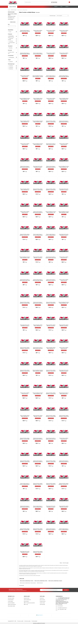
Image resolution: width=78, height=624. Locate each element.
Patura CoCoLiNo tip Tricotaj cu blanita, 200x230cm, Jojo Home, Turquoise (64, 167)
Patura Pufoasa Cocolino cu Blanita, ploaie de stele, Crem (51, 438)
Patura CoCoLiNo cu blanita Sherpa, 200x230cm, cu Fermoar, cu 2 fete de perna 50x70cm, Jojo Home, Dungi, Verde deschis (51, 348)
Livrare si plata (10, 601)
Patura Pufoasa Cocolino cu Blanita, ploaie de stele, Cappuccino (63, 393)
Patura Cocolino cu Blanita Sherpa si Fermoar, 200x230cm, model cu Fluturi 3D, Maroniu (38, 31)
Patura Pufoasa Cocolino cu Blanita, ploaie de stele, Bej (50, 144)
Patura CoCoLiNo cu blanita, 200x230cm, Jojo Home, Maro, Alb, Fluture (25, 439)
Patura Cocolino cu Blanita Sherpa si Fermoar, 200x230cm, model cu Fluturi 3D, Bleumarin (25, 144)
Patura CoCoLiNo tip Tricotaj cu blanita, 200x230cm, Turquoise (38, 76)
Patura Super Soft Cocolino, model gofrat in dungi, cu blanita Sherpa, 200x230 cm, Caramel (64, 189)
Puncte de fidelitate (11, 602)
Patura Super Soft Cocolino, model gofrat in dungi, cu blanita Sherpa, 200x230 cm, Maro (64, 235)
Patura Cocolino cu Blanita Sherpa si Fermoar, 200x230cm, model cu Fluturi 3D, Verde (51, 31)
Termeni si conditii (20, 621)
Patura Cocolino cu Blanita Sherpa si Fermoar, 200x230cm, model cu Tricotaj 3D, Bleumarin (51, 99)
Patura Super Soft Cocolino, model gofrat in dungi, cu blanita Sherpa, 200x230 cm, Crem (51, 507)
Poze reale (10, 50)
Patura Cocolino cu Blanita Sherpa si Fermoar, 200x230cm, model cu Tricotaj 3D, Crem (64, 144)
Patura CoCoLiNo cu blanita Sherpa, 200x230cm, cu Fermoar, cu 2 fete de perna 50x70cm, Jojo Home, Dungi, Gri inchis (25, 416)
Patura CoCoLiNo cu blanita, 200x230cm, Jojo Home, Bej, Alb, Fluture (25, 461)
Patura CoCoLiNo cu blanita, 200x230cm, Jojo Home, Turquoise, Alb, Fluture (63, 325)
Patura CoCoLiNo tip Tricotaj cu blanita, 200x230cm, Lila (25, 99)
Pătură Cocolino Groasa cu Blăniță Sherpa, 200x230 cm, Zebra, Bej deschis (25, 167)
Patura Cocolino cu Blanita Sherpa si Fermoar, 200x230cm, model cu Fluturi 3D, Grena (64, 53)
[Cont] (65, 1)
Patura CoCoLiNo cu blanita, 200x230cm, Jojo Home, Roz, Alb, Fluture (51, 189)
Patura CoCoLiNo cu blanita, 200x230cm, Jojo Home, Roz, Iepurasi (51, 393)
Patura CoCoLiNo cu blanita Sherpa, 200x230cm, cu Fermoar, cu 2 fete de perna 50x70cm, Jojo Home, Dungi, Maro (38, 325)
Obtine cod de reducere (12, 604)
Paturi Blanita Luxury (11, 17)
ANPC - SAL (26, 604)
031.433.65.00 (54, 2)
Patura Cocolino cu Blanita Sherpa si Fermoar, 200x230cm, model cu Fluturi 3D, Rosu (25, 393)
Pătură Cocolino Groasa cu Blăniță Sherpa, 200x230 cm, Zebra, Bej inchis (64, 121)
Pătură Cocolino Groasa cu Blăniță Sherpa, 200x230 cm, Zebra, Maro (38, 439)
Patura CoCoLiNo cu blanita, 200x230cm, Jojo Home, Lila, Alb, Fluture (25, 371)
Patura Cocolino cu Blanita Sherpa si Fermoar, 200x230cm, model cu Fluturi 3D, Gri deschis (64, 280)
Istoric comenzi (42, 599)
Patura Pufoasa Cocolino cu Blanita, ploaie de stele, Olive (38, 348)
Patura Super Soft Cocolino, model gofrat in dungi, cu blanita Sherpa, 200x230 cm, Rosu (25, 552)
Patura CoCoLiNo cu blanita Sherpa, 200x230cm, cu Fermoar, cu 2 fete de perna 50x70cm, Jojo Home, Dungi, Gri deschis (64, 99)
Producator (10, 34)
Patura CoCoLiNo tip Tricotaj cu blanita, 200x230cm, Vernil (25, 257)
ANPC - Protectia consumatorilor (29, 602)
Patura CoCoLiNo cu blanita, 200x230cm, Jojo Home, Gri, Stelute (50, 371)
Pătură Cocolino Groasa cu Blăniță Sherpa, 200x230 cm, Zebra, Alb (64, 461)
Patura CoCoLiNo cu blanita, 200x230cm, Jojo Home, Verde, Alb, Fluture (37, 416)
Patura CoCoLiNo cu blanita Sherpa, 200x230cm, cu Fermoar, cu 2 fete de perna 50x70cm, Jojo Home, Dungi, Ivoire (25, 121)
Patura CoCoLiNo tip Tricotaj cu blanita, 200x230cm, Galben (64, 212)
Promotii (55, 6)
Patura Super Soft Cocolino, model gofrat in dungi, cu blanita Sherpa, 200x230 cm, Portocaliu (38, 167)
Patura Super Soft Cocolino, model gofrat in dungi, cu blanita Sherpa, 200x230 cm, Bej (25, 325)
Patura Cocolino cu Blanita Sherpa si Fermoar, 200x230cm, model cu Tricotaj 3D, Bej (64, 31)
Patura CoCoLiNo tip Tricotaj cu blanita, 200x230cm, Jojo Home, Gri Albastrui (51, 212)
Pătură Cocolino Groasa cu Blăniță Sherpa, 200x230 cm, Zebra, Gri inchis (51, 167)
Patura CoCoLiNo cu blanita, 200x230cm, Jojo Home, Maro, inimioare (25, 529)
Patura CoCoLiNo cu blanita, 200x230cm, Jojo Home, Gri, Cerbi (37, 529)
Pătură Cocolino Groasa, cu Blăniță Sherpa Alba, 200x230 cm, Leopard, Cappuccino (64, 76)
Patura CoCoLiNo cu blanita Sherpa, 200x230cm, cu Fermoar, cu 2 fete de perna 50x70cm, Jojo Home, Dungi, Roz (38, 99)
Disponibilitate (10, 29)
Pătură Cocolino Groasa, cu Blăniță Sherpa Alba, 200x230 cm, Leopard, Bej (25, 53)
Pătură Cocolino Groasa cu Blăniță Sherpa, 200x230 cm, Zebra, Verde (38, 212)
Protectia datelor (11, 599)
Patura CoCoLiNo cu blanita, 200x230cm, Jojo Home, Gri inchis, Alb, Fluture (37, 552)
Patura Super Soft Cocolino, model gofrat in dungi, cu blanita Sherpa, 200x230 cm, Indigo (64, 371)
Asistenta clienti (26, 598)
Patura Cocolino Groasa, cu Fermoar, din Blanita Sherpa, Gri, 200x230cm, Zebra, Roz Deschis (38, 507)
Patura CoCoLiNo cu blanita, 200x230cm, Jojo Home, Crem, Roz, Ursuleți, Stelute (64, 484)
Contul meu (42, 598)
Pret (8, 24)
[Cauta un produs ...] (47, 2)
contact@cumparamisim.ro (62, 607)
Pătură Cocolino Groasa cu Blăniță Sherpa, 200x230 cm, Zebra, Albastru (25, 507)
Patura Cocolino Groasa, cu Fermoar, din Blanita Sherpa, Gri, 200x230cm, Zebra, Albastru (38, 53)
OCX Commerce (42, 623)
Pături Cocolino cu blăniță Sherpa (12, 14)
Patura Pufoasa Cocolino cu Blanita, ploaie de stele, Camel (25, 280)
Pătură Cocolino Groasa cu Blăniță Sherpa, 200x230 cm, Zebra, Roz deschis (38, 461)
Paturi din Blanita (10, 19)
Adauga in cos (25, 38)
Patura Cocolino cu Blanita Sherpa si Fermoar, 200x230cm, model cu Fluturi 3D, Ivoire (64, 257)
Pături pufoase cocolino (11, 16)
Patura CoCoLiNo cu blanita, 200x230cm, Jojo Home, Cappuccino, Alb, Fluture (63, 507)
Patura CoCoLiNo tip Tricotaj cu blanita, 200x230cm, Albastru (38, 371)
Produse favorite (42, 601)
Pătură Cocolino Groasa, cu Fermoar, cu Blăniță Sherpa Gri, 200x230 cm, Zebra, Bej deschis (51, 76)
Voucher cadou (42, 602)
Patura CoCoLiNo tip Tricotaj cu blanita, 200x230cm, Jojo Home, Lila (38, 393)
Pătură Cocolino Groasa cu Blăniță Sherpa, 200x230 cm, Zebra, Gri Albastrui (38, 303)
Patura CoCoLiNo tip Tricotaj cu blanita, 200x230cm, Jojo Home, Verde (64, 303)
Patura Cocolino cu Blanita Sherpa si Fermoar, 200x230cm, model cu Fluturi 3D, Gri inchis (51, 53)
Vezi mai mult (21, 585)
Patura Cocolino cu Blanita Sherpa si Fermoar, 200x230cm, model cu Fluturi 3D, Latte (64, 348)
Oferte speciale (42, 604)
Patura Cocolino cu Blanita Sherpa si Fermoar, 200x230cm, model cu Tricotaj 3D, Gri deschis (25, 76)
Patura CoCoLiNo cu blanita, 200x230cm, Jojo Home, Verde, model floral (50, 325)
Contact (66, 6)
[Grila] (20, 15)
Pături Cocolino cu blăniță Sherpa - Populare (55, 580)
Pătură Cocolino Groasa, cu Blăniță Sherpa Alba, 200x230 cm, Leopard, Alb (38, 280)
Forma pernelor (11, 55)
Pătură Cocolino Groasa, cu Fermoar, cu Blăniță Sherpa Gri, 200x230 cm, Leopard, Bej (51, 235)
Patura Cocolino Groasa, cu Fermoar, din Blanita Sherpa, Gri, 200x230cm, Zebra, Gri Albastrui (38, 235)
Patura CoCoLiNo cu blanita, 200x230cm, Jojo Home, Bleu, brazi (51, 416)
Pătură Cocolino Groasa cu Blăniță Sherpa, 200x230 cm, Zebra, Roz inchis (51, 529)
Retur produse (26, 601)
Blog (61, 6)
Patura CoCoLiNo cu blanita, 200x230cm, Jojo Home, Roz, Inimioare (51, 121)
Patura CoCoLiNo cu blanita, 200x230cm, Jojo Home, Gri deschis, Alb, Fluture (50, 484)
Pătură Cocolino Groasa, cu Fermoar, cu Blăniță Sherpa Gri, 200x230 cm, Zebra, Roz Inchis (64, 529)
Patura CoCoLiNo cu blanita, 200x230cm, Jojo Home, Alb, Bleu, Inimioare (51, 461)
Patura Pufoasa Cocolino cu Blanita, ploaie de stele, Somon (51, 257)
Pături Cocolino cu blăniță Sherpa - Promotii (26, 580)
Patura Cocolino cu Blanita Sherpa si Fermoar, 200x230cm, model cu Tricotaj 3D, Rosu (25, 212)
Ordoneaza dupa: (52, 15)
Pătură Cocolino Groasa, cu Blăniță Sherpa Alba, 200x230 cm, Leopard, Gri (25, 31)
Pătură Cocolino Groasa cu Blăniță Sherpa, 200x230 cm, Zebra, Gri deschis (51, 280)
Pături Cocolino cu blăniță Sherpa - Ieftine (41, 580)
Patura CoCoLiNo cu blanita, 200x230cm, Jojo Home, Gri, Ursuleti (50, 303)
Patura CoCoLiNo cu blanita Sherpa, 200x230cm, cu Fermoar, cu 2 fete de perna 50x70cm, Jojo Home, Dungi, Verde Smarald (25, 189)
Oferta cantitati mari (27, 599)
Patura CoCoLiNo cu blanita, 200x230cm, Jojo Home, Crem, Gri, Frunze (25, 235)
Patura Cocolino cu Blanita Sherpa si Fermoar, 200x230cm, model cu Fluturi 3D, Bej (64, 439)
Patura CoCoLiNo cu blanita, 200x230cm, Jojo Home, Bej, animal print (38, 189)
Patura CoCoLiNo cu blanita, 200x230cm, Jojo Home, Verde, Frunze (37, 257)
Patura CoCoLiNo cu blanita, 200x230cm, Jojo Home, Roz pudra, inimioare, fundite (64, 416)
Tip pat (9, 59)
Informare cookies (11, 598)
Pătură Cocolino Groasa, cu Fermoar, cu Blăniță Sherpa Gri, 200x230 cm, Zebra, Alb (25, 484)
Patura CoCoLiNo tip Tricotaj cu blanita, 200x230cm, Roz (38, 144)
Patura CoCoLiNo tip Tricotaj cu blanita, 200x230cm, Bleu (38, 121)
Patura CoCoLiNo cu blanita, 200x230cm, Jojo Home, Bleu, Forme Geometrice (25, 303)
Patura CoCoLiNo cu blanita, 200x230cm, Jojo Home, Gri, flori (37, 484)
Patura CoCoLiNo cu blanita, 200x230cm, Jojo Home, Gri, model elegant (24, 348)
